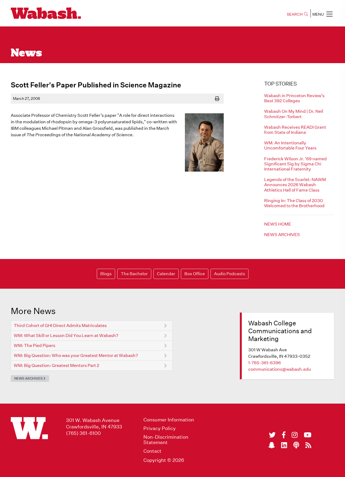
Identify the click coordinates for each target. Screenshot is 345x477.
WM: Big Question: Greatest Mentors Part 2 (56, 365)
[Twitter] (272, 435)
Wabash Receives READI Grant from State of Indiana (295, 130)
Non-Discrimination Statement (165, 439)
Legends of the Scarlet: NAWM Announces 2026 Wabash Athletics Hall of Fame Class (295, 184)
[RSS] (308, 445)
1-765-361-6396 (264, 362)
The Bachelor (134, 273)
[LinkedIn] (284, 445)
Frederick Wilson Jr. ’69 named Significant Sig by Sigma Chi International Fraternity (295, 164)
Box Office (194, 273)
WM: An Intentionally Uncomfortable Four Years (290, 145)
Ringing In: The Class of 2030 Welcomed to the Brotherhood (294, 203)
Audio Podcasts (229, 273)
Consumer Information (168, 420)
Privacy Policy (159, 428)
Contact (152, 451)
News (26, 53)
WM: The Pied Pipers (34, 345)
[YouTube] (307, 435)
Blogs (106, 273)
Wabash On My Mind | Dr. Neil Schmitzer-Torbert (293, 114)
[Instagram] (295, 435)
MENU (318, 14)
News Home (277, 224)
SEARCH (295, 14)
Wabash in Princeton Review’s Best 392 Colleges (294, 98)
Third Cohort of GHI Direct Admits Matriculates (60, 325)
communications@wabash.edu (279, 369)
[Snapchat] (271, 445)
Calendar (166, 273)
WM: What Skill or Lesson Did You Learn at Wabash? (66, 335)
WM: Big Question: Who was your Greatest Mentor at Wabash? (76, 355)
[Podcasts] (296, 445)
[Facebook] (283, 435)
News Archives (282, 234)
